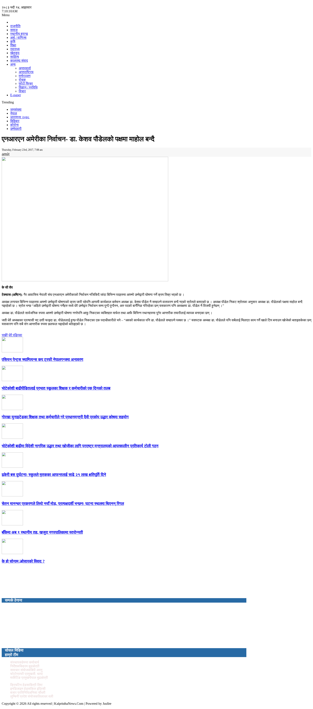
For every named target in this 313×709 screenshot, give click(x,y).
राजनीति (15, 26)
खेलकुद (14, 53)
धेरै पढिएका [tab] (15, 335)
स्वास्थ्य (15, 49)
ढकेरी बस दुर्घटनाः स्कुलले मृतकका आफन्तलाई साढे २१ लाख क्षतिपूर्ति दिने (54, 474)
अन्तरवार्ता (25, 68)
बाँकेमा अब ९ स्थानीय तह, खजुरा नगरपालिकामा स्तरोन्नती (42, 532)
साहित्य (14, 57)
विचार (22, 91)
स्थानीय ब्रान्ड (19, 34)
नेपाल (13, 113)
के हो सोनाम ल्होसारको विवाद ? (23, 561)
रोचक (22, 79)
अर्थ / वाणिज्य (18, 37)
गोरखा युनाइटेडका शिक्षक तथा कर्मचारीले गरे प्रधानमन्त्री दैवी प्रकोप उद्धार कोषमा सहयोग (65, 417)
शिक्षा (13, 45)
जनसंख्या (16, 109)
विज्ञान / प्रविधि (28, 87)
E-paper (15, 95)
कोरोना (14, 125)
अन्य (13, 64)
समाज (13, 30)
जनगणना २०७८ (20, 117)
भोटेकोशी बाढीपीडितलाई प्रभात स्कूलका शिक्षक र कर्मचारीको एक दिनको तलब (56, 388)
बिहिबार (14, 121)
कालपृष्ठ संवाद (19, 60)
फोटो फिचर (26, 83)
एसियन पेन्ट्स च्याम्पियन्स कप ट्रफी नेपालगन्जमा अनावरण (42, 359)
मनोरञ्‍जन (24, 76)
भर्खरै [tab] (5, 335)
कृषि (12, 41)
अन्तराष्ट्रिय (26, 72)
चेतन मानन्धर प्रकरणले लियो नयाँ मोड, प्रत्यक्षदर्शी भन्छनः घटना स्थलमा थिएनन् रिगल (63, 503)
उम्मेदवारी (16, 128)
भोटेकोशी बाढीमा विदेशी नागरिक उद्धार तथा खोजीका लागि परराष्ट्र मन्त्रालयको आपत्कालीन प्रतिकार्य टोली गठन (80, 446)
